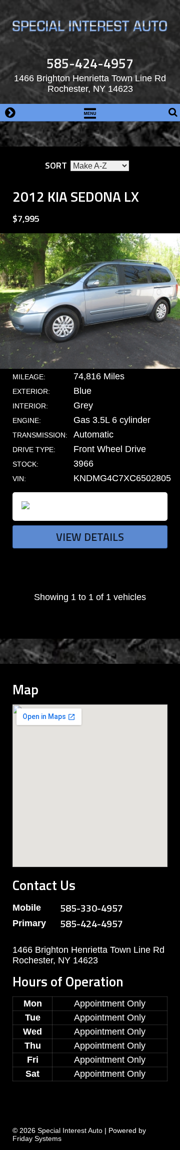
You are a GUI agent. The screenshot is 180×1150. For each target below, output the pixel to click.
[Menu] (90, 112)
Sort (56, 165)
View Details (90, 537)
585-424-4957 (90, 63)
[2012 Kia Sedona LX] (90, 366)
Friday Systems (37, 1138)
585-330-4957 (91, 908)
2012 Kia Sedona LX (75, 196)
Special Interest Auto (70, 1130)
